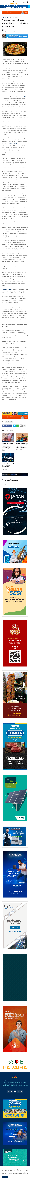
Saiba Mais (12, 1175)
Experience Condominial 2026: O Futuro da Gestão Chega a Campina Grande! (8, 466)
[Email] (21, 426)
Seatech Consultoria (14, 143)
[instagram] (18, 1091)
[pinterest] (21, 1091)
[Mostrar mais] (24, 426)
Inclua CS (23, 97)
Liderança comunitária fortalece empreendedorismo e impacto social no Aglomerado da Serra (7, 446)
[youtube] (15, 1091)
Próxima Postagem (23, 484)
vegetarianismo (7, 289)
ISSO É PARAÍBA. (13, 17)
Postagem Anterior (6, 484)
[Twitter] (14, 426)
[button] (2, 2)
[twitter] (11, 1091)
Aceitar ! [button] (5, 1177)
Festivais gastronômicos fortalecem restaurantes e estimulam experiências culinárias (22, 445)
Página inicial (5, 17)
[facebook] (8, 1091)
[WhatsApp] (17, 426)
